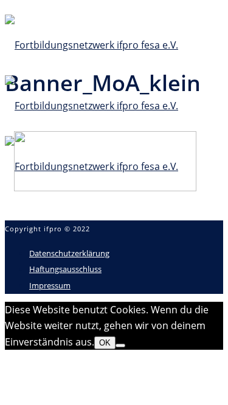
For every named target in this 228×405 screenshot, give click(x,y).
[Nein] (120, 345)
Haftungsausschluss (65, 269)
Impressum (50, 285)
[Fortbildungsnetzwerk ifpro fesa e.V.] (91, 105)
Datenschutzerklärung (69, 253)
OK (105, 342)
